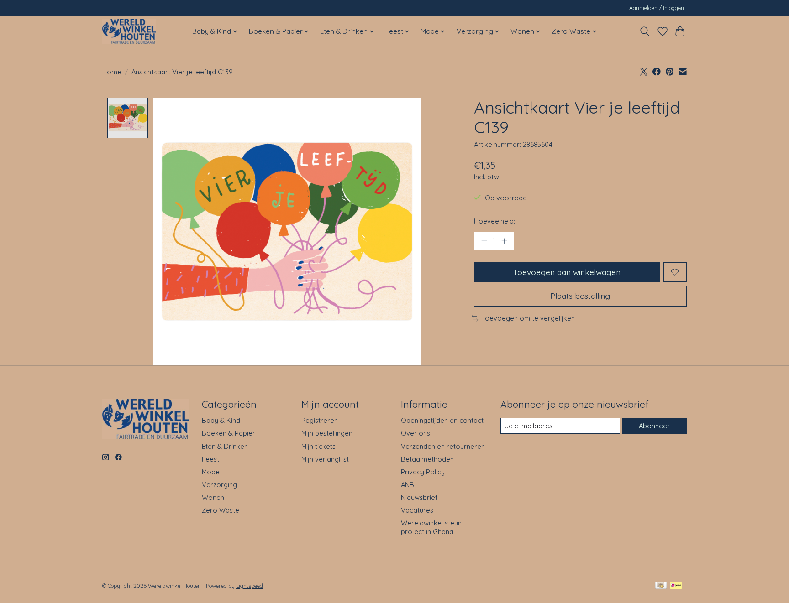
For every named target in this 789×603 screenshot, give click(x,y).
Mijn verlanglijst (325, 459)
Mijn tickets (318, 446)
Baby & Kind (221, 420)
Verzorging (219, 484)
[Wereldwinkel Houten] (129, 31)
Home (111, 72)
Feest (210, 459)
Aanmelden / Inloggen (656, 8)
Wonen (213, 497)
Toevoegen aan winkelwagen (567, 272)
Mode (211, 472)
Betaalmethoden (427, 459)
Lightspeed (249, 585)
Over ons (415, 433)
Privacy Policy (423, 472)
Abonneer (654, 425)
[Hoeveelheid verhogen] (504, 240)
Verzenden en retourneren (443, 446)
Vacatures (417, 510)
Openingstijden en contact (442, 420)
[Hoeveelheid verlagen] (484, 240)
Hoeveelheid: (494, 221)
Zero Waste (220, 510)
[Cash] (661, 586)
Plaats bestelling (580, 296)
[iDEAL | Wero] (676, 586)
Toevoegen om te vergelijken (528, 318)
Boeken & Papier (228, 433)
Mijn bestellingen (326, 433)
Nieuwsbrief (419, 497)
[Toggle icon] (645, 31)
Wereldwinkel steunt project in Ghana (432, 527)
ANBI (408, 484)
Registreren (319, 420)
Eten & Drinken (225, 446)
